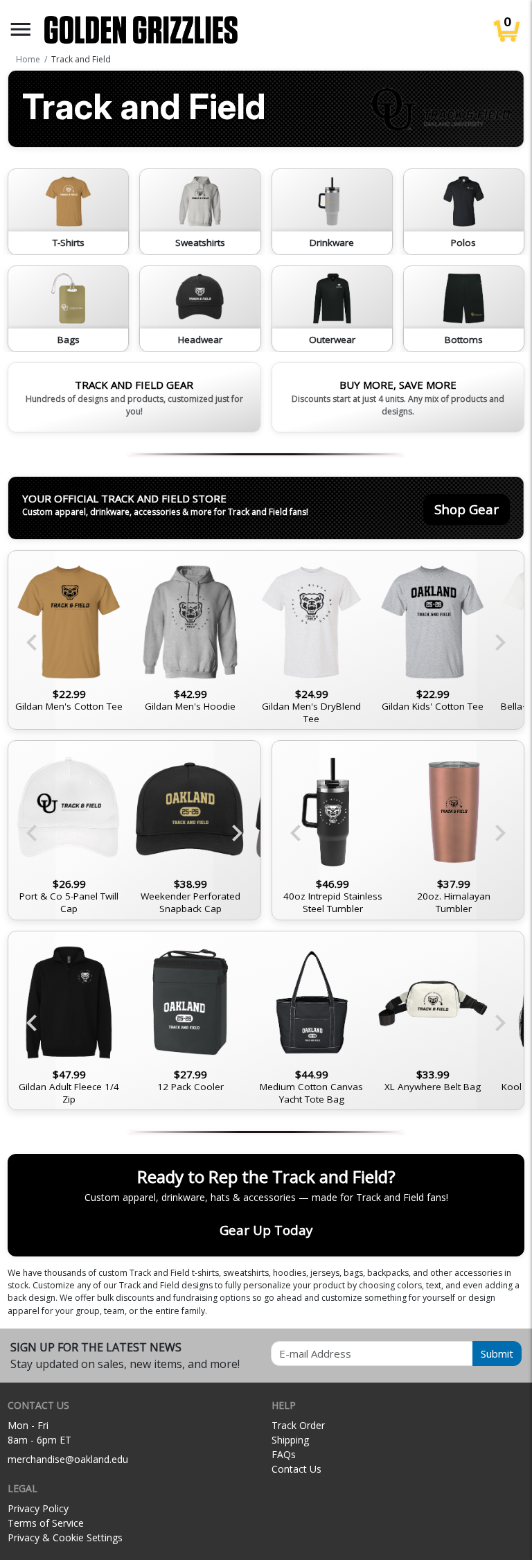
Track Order (298, 1425)
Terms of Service (46, 1523)
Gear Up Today (266, 1229)
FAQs (284, 1454)
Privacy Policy (38, 1508)
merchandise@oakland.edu (68, 1459)
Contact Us (296, 1468)
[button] (21, 29)
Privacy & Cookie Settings (65, 1537)
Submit (497, 1353)
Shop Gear (466, 509)
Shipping (290, 1439)
